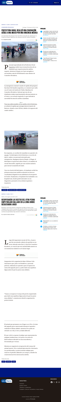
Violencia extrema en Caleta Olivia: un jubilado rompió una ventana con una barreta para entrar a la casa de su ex (49, 46)
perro (3, 361)
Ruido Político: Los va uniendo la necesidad (50, 221)
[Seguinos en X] (54, 382)
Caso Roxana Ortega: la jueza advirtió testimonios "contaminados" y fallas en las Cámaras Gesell (50, 60)
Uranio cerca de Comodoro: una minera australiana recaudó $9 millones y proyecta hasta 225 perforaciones (50, 40)
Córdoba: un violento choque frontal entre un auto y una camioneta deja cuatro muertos (50, 228)
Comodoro (4, 190)
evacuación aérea (21, 190)
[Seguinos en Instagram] (56, 382)
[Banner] (21, 84)
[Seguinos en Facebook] (51, 382)
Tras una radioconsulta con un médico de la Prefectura (20, 104)
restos (13, 361)
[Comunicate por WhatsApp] (59, 382)
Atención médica (12, 190)
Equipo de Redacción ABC (8, 214)
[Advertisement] (30, 15)
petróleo (8, 361)
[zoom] (19, 52)
